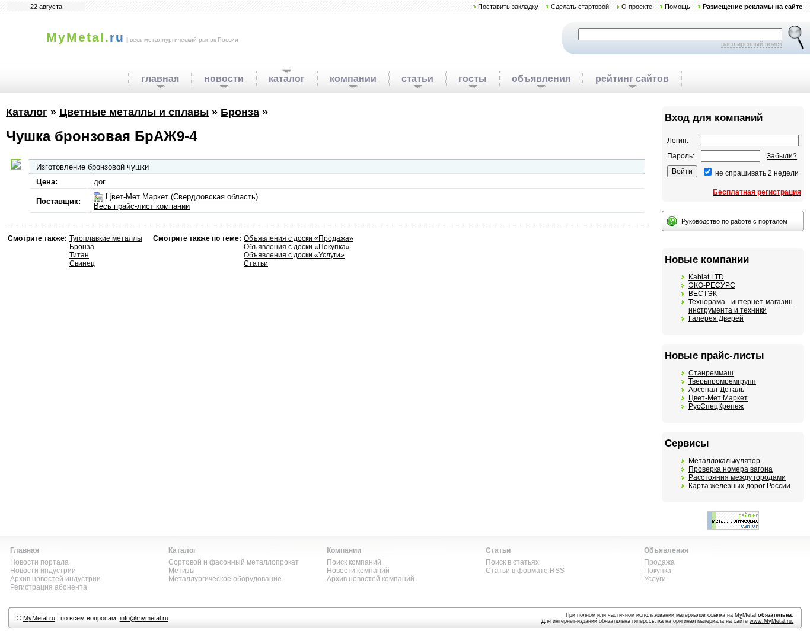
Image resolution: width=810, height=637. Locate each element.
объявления (541, 79)
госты (472, 79)
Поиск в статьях (512, 562)
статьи (417, 79)
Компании (344, 550)
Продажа (659, 562)
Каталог (26, 112)
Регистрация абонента (48, 587)
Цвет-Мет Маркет (718, 398)
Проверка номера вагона (730, 469)
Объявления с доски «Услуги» (294, 255)
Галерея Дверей (716, 318)
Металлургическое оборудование (225, 579)
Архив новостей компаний (370, 579)
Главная (24, 550)
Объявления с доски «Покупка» (297, 247)
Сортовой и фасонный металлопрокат (233, 562)
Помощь (677, 6)
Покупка (657, 570)
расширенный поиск (751, 43)
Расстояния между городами (737, 477)
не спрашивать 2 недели (757, 173)
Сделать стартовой (580, 6)
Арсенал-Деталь (716, 390)
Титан (79, 255)
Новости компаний (358, 570)
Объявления (666, 550)
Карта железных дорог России (739, 486)
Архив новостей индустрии (55, 579)
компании (353, 79)
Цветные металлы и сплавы (134, 112)
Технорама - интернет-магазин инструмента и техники (740, 306)
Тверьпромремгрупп (722, 381)
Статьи (256, 263)
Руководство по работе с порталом (734, 221)
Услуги (655, 579)
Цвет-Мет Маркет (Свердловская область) (182, 196)
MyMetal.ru (39, 618)
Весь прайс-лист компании (142, 206)
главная (160, 79)
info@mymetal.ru (144, 618)
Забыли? (782, 156)
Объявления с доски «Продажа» (298, 238)
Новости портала (39, 562)
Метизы (181, 570)
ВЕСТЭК (702, 293)
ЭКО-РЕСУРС (711, 285)
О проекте (636, 6)
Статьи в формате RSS (525, 570)
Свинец (82, 263)
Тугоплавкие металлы (105, 238)
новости (224, 79)
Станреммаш (711, 373)
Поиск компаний (354, 562)
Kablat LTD (706, 277)
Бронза (240, 112)
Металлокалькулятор (724, 461)
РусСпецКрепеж (716, 406)
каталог (287, 79)
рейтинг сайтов (632, 79)
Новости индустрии (43, 570)
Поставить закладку (508, 6)
